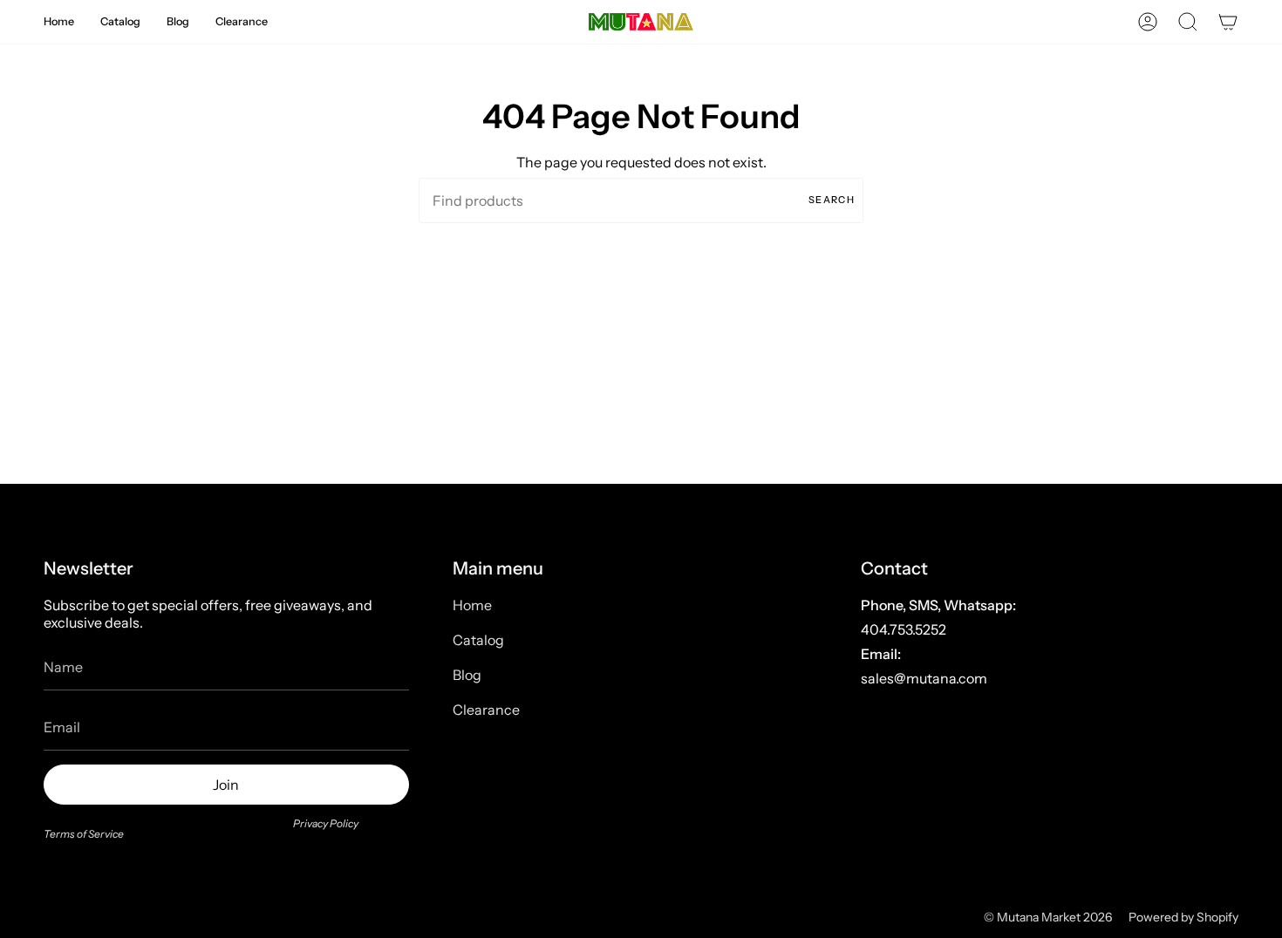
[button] (59, 22)
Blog (467, 674)
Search (831, 200)
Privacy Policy (325, 823)
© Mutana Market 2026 (1048, 917)
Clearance (486, 709)
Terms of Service (84, 833)
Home (472, 605)
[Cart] (1228, 22)
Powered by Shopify (1183, 917)
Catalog (478, 640)
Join (226, 784)
